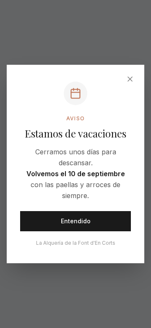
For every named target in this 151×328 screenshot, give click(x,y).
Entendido (76, 221)
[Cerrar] (130, 79)
